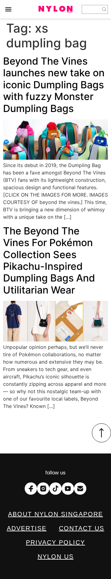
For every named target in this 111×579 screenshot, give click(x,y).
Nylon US (56, 556)
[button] (8, 9)
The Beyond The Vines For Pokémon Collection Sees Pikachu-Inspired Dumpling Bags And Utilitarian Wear (49, 260)
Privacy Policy (55, 542)
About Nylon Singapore (55, 514)
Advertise (27, 528)
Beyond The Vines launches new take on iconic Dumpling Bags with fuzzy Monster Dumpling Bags (54, 84)
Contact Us (81, 528)
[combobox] (91, 9)
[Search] (104, 9)
